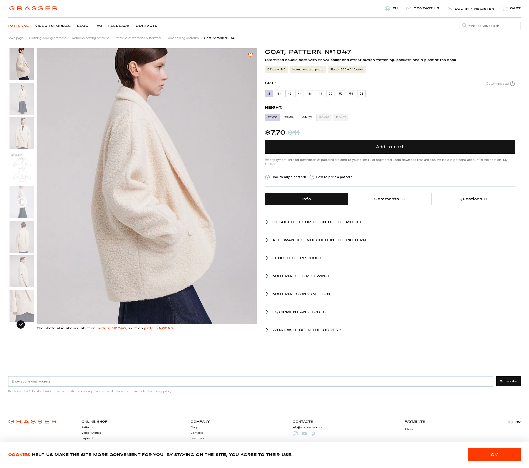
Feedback (119, 26)
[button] (21, 324)
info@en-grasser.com (307, 427)
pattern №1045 (158, 328)
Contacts (146, 26)
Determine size (497, 83)
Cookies (19, 454)
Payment (87, 438)
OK (494, 454)
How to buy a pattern (289, 177)
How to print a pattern (334, 177)
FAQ (98, 26)
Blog (82, 26)
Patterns (18, 26)
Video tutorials (53, 26)
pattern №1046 (111, 328)
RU (518, 422)
